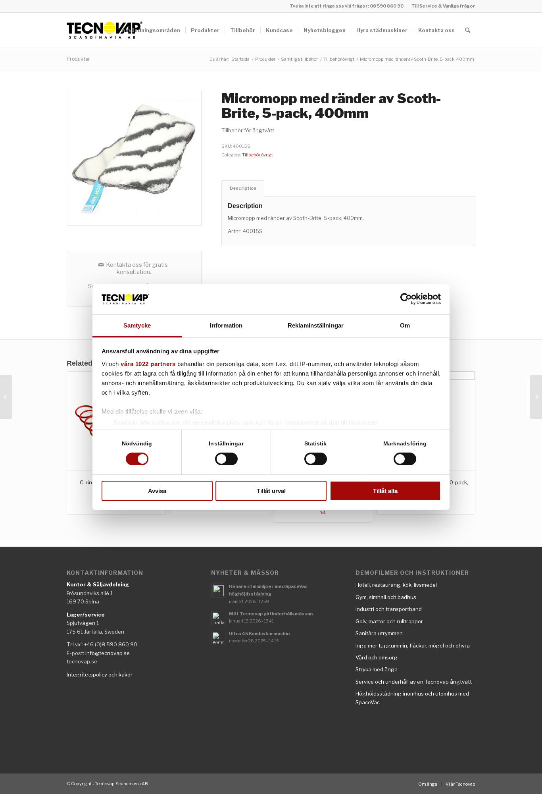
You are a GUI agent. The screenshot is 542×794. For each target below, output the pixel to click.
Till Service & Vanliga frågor (443, 6)
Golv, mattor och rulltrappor (389, 621)
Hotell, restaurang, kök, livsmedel (396, 585)
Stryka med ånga (377, 669)
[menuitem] (441, 6)
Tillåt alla (385, 491)
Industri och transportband (389, 609)
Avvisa (157, 491)
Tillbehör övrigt (257, 155)
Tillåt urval (271, 491)
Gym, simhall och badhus (386, 597)
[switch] (226, 459)
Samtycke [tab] (137, 325)
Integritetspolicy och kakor (100, 674)
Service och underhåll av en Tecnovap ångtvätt (414, 681)
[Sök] (467, 30)
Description (243, 188)
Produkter (78, 59)
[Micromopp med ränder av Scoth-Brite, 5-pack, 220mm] (6, 397)
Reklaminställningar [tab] (316, 325)
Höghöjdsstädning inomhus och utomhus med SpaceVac (412, 697)
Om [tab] (405, 325)
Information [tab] (226, 325)
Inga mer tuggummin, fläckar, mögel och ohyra (413, 645)
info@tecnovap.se (107, 653)
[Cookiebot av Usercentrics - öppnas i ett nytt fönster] (406, 299)
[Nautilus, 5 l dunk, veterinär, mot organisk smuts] (536, 397)
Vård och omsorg (377, 657)
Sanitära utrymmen (379, 633)
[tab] (242, 188)
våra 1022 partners (148, 363)
